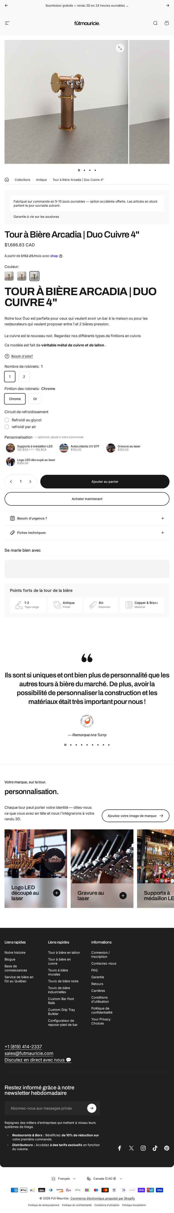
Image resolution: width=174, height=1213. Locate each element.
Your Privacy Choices (101, 1021)
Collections (22, 179)
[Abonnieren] (91, 1108)
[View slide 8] (103, 745)
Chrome (15, 399)
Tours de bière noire (63, 981)
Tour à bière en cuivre (59, 961)
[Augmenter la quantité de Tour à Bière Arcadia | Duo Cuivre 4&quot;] (31, 481)
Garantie (97, 977)
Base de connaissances (16, 968)
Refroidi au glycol (26, 420)
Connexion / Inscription (100, 954)
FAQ (94, 970)
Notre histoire (15, 952)
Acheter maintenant (87, 499)
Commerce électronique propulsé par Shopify (102, 1198)
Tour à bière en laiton (64, 952)
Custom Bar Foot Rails (61, 1001)
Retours (97, 984)
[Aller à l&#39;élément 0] (79, 170)
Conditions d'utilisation (100, 999)
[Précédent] (6, 5)
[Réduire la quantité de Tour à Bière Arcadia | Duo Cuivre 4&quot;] (10, 481)
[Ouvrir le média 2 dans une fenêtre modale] (120, 48)
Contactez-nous (103, 963)
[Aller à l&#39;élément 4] (95, 170)
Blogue (10, 959)
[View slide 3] (76, 745)
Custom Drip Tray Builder (61, 1012)
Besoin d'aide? (22, 356)
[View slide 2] (70, 745)
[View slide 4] (81, 745)
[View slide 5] (87, 745)
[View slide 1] (65, 745)
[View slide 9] (108, 745)
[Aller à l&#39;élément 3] (89, 170)
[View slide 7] (98, 745)
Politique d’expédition (134, 1205)
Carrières (98, 990)
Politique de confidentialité (101, 1010)
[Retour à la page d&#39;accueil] (7, 179)
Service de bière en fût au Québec (19, 979)
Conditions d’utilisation (106, 1205)
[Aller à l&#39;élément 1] (84, 170)
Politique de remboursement (43, 1205)
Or (35, 399)
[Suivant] (168, 5)
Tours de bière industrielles (59, 990)
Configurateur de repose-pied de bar (62, 1023)
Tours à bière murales (58, 972)
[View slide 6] (92, 745)
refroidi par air (24, 426)
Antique (41, 179)
